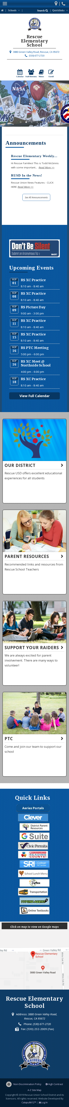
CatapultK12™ (29, 1102)
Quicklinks (58, 10)
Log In (44, 1102)
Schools (12, 10)
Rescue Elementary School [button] (21, 122)
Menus (41, 77)
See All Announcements (36, 197)
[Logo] (34, 4)
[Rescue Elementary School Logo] (34, 25)
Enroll (51, 77)
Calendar (20, 77)
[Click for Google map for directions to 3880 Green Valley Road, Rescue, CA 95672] (57, 2)
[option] (34, 103)
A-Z (34, 1090)
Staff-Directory (31, 77)
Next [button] (63, 101)
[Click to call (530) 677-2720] (64, 2)
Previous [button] (6, 101)
